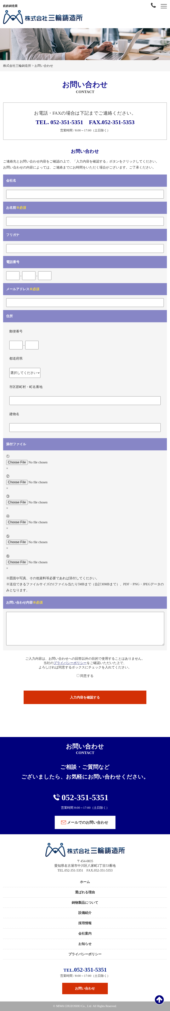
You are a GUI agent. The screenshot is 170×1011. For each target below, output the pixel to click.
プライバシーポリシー (70, 663)
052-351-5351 (66, 122)
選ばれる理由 (85, 892)
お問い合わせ (85, 988)
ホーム (85, 882)
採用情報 (85, 923)
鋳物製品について (85, 902)
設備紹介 (85, 912)
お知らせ (85, 944)
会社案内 (85, 933)
